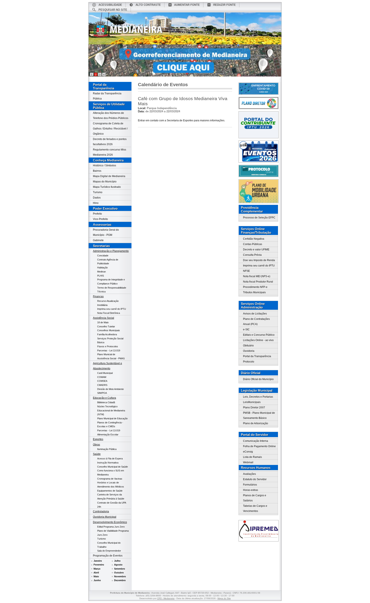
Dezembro (120, 580)
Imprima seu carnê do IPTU (111, 309)
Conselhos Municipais (108, 330)
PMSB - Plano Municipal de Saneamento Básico (259, 415)
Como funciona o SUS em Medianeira (110, 472)
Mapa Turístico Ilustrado (107, 186)
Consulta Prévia (252, 254)
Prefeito (97, 213)
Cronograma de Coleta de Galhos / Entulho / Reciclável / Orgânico (110, 128)
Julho (117, 560)
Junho (97, 580)
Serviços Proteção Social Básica (110, 340)
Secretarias (101, 246)
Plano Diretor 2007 (254, 407)
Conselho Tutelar (106, 326)
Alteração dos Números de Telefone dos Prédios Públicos (110, 115)
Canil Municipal (105, 373)
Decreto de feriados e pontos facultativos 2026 (110, 142)
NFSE (246, 270)
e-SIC (246, 329)
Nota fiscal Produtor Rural (258, 281)
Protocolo (248, 361)
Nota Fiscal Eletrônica (108, 313)
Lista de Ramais (252, 457)
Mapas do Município (104, 181)
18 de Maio (103, 322)
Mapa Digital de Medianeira (109, 176)
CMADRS (102, 385)
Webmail (248, 462)
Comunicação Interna (255, 440)
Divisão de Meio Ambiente (110, 389)
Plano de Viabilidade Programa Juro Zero (113, 532)
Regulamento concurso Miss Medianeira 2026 (109, 152)
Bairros (97, 170)
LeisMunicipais (252, 402)
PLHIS (100, 275)
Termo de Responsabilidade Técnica (111, 289)
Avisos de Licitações (255, 313)
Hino (95, 203)
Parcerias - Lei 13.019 (108, 350)
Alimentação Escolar (107, 434)
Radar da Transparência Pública (107, 96)
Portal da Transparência (103, 86)
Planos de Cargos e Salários (254, 498)
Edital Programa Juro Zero (111, 526)
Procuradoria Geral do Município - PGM (106, 232)
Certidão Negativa (253, 238)
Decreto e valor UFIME (256, 249)
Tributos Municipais (254, 292)
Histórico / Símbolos (104, 165)
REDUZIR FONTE (224, 4)
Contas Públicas (252, 244)
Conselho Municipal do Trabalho (109, 544)
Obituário (248, 345)
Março (97, 568)
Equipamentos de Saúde (109, 490)
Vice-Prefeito (100, 219)
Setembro (119, 568)
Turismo (97, 192)
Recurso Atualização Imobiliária (108, 303)
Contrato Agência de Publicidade (107, 261)
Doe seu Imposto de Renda (259, 260)
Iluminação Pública (106, 449)
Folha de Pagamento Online (259, 446)
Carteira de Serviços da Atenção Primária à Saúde (110, 496)
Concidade (102, 255)
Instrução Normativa (107, 462)
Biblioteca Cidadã (106, 402)
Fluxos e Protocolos (107, 346)
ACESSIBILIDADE (110, 4)
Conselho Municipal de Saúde (112, 466)
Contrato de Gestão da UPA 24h (111, 504)
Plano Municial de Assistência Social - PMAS (111, 356)
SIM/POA (102, 393)
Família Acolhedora (107, 334)
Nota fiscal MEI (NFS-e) (256, 276)
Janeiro (98, 560)
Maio (96, 576)
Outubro (119, 572)
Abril (96, 572)
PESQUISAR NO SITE (112, 9)
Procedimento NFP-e (255, 287)
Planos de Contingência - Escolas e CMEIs (110, 424)
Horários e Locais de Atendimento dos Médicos (110, 484)
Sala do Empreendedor (109, 550)
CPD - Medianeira (166, 598)
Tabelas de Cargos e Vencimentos (255, 508)
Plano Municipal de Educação (112, 418)
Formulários (250, 484)
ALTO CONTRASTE (148, 4)
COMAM (101, 377)
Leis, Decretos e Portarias (258, 396)
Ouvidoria (248, 350)
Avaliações (249, 473)
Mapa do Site (224, 598)
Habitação (102, 267)
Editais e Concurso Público (259, 334)
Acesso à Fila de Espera (110, 458)
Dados (97, 197)
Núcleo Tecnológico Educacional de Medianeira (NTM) (111, 410)
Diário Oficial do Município (258, 379)
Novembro (120, 576)
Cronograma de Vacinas (109, 478)
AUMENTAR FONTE (187, 4)
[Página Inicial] (128, 30)
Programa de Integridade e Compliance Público (111, 281)
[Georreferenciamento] (184, 60)
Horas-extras (250, 490)
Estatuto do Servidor (255, 479)
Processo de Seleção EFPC (259, 217)
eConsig (248, 451)
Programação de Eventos (107, 555)
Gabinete (98, 240)
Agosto (118, 564)
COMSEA (102, 381)
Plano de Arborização (255, 423)
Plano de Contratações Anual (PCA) (256, 321)
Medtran (101, 271)
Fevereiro (99, 564)
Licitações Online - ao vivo (258, 340)
